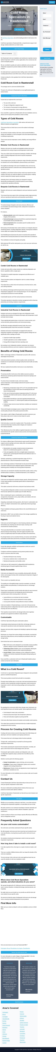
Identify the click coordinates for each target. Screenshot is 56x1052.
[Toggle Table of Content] (14, 54)
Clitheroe (4, 1034)
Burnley (4, 1021)
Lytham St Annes (24, 1022)
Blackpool (22, 1031)
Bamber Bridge (6, 1040)
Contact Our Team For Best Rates (19, 95)
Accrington (19, 948)
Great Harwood (6, 1025)
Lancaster (22, 1029)
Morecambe (23, 1042)
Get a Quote (18, 29)
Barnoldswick (5, 1038)
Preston (22, 1011)
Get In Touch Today (19, 48)
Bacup (8, 948)
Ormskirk (22, 1020)
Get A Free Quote (19, 1002)
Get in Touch (19, 201)
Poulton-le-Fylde (24, 1024)
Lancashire (22, 1033)
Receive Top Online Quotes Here (19, 952)
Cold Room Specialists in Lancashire (10, 122)
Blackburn (4, 1027)
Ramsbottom (14, 948)
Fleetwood (22, 1037)
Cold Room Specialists (7, 37)
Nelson (4, 1029)
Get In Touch (47, 58)
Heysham (22, 1040)
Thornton (22, 1027)
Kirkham (22, 1018)
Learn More (19, 306)
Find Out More (19, 542)
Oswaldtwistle (26, 948)
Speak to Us (19, 664)
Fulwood (22, 1014)
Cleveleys (22, 1035)
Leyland (4, 1042)
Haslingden (3, 948)
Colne (3, 1031)
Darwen (4, 1023)
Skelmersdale (23, 1016)
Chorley (4, 1036)
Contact (52, 2)
